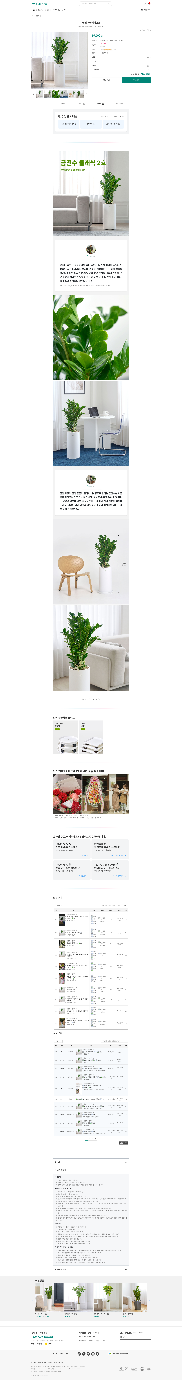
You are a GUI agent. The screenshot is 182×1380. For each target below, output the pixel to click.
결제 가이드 (95, 1333)
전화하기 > (84, 855)
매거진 (55, 1354)
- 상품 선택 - (96, 61)
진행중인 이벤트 (63, 1354)
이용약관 (50, 1362)
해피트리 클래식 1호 (70, 1314)
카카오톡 (50, 1344)
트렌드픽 (48, 10)
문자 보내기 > (83, 876)
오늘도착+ (39, 10)
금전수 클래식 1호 (41, 1314)
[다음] (86, 94)
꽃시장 (56, 10)
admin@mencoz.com (41, 1369)
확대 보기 (34, 86)
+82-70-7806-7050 (87, 1336)
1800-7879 (37, 1336)
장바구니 (106, 80)
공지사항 (33, 1362)
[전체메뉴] (33, 10)
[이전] (33, 94)
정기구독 (65, 10)
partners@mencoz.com (61, 1369)
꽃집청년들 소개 (42, 1362)
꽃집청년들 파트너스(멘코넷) (121, 1354)
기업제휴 (147, 10)
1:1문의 (39, 1344)
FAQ (32, 1344)
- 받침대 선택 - (96, 69)
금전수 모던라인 (128, 1314)
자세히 (148, 57)
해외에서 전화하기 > (119, 876)
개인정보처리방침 (58, 1362)
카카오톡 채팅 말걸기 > (118, 855)
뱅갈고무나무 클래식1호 (101, 1314)
